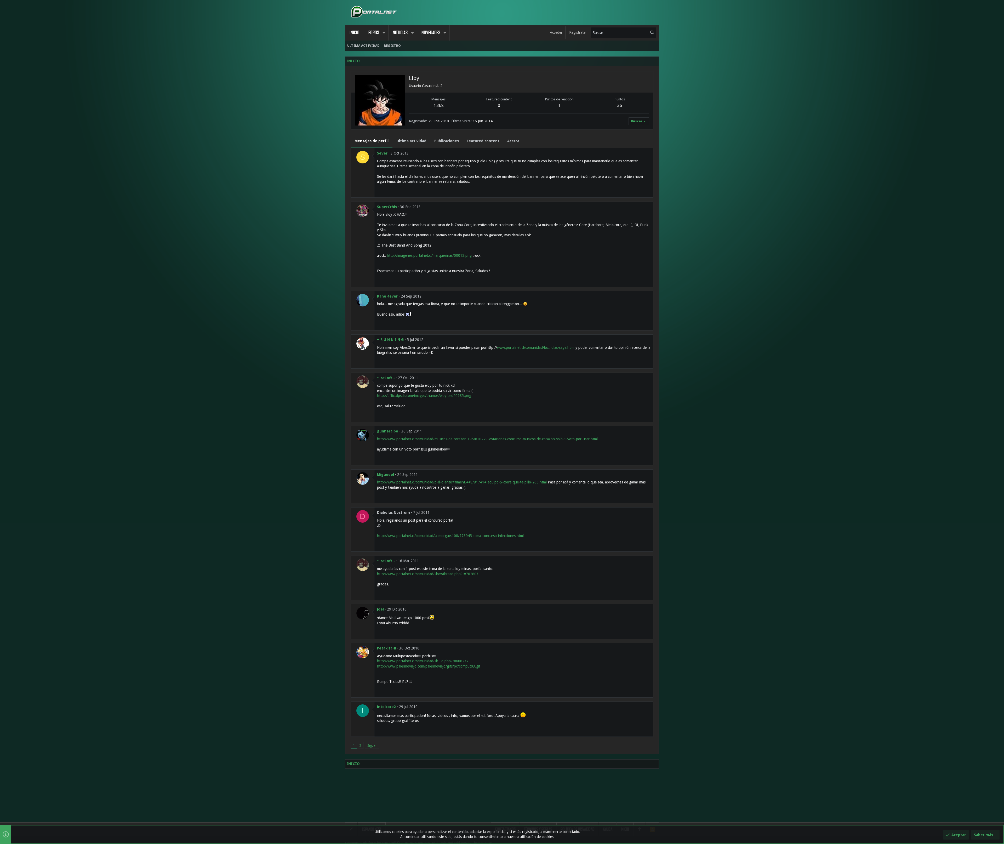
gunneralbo (387, 431)
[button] (384, 32)
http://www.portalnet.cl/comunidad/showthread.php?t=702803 (427, 574)
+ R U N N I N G (390, 340)
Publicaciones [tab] (446, 141)
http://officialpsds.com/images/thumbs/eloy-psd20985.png (424, 396)
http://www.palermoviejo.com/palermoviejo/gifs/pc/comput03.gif (428, 666)
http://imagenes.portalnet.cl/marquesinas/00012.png (429, 255)
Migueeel (385, 474)
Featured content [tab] (483, 141)
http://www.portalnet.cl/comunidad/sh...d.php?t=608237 (423, 661)
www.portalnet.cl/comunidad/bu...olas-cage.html (535, 347)
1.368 (438, 105)
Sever (382, 153)
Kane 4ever (387, 296)
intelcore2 (386, 707)
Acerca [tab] (513, 141)
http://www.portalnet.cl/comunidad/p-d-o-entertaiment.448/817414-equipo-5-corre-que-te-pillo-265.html (462, 482)
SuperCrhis (387, 207)
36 (619, 105)
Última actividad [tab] (411, 141)
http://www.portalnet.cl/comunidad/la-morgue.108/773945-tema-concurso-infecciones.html (450, 536)
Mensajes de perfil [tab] (372, 141)
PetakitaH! (386, 648)
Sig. (370, 746)
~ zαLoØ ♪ (386, 378)
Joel (380, 609)
